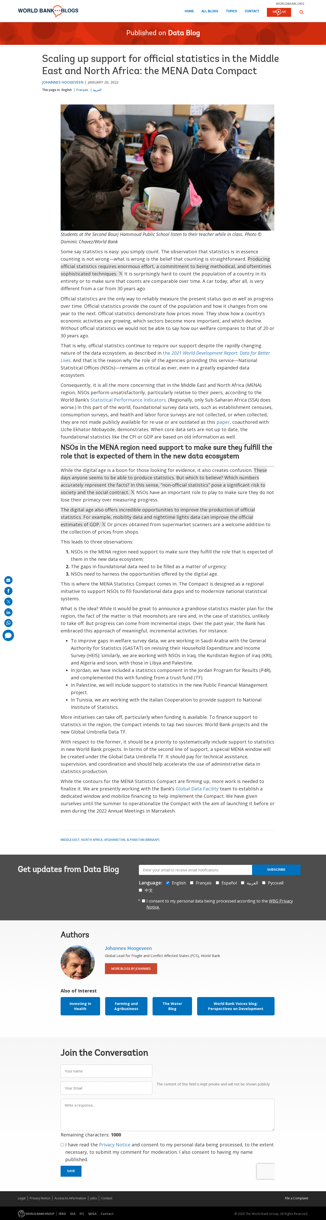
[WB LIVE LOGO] (279, 13)
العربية (97, 90)
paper (223, 422)
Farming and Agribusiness (126, 1006)
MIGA (92, 1214)
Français (82, 90)
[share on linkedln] (8, 612)
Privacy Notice (114, 1145)
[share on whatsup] (8, 623)
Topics (231, 11)
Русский (275, 883)
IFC (81, 1214)
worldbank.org (290, 3)
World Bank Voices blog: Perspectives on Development (235, 1006)
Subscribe (276, 869)
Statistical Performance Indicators (128, 400)
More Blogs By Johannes (131, 968)
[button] (302, 12)
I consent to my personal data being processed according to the (219, 904)
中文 (149, 890)
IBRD (62, 1214)
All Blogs (209, 11)
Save (71, 1171)
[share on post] (8, 602)
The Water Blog (172, 1006)
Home (189, 11)
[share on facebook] (8, 591)
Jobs (93, 1198)
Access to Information (70, 1198)
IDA (72, 1214)
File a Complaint (296, 1198)
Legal (21, 1198)
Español (229, 883)
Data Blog (184, 33)
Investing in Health (80, 1006)
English (67, 90)
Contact (252, 11)
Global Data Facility (197, 789)
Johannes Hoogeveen (63, 82)
